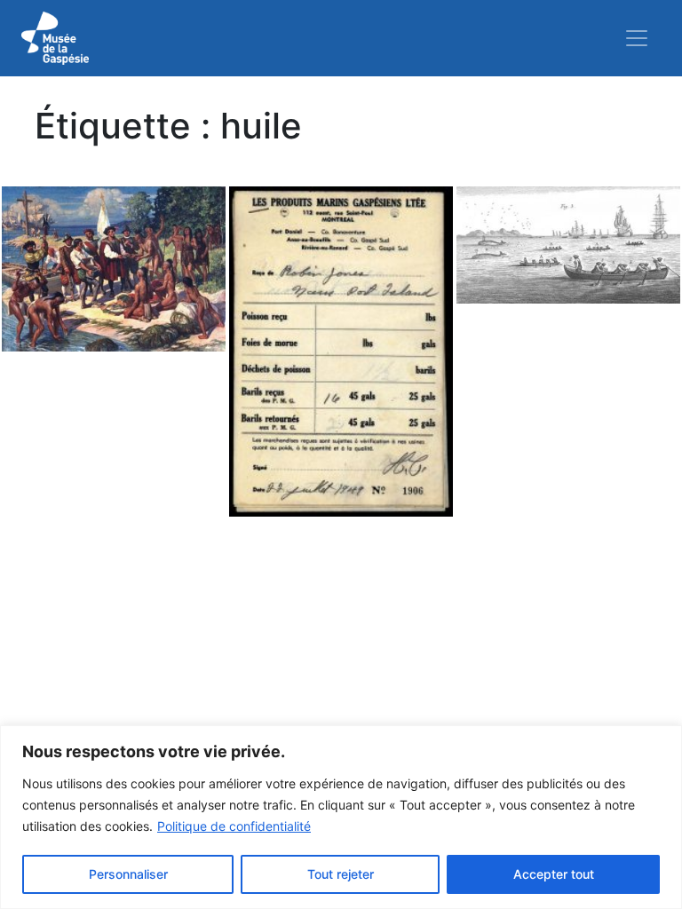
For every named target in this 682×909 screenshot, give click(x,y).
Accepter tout (553, 873)
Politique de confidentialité (234, 826)
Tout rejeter (340, 873)
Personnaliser (128, 873)
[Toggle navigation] (637, 38)
